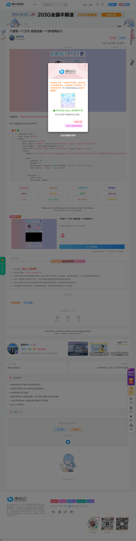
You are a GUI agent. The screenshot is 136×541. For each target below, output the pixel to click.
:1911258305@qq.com (71, 87)
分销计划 (78, 121)
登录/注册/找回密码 (74, 125)
